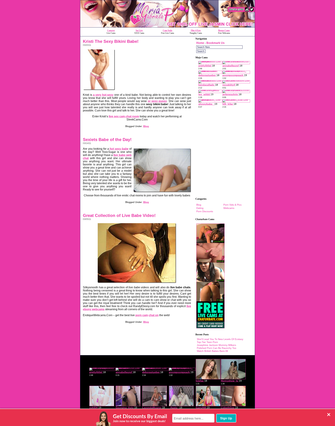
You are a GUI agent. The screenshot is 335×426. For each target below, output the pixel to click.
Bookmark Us (215, 42)
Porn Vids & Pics (232, 204)
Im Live (139, 30)
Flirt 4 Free (196, 30)
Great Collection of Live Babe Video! (119, 215)
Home (200, 42)
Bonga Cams (224, 30)
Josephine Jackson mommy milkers (216, 345)
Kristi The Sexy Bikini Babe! (111, 41)
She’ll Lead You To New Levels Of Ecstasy (220, 339)
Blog (146, 126)
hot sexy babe (119, 148)
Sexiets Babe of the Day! (107, 139)
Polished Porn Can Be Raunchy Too (216, 348)
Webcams (228, 208)
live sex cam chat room (124, 116)
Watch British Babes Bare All (212, 351)
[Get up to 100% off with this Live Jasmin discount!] (167, 26)
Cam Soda (167, 30)
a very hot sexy (103, 94)
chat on (154, 315)
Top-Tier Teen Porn (207, 342)
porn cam (141, 315)
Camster (111, 30)
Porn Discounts (204, 211)
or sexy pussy (157, 101)
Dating (199, 208)
